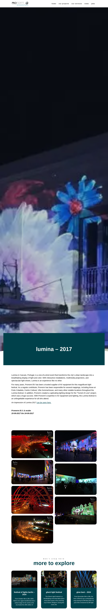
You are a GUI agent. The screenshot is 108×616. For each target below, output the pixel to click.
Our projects (64, 3)
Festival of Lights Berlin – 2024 (24, 593)
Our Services (77, 3)
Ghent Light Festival (54, 592)
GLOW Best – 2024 (83, 592)
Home (54, 3)
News (87, 3)
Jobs (93, 3)
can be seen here (44, 402)
